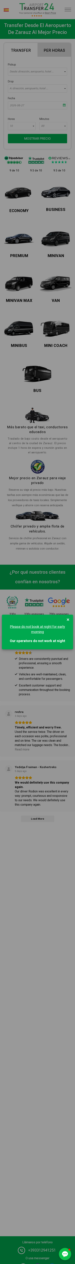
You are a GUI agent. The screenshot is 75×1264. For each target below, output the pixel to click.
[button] (65, 1254)
